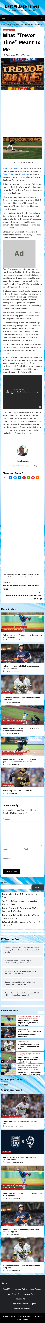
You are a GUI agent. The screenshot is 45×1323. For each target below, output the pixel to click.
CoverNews (37, 1316)
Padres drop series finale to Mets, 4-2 (17, 791)
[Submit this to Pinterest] (24, 477)
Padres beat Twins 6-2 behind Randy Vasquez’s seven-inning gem (22, 916)
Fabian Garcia (15, 702)
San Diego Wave (28, 1294)
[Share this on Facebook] (10, 477)
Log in (4, 1283)
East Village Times (22, 6)
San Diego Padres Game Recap (12, 1116)
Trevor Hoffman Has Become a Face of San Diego (23, 595)
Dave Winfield (9, 174)
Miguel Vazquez (23, 55)
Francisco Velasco (17, 1162)
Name (5, 849)
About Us (6, 1289)
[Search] (41, 18)
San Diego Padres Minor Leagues (13, 629)
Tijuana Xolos (21, 1299)
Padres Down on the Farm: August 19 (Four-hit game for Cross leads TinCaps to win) (21, 760)
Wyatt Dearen (15, 671)
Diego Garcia (17, 640)
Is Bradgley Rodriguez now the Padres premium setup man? (22, 923)
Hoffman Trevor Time (14, 574)
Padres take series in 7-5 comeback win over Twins (20, 895)
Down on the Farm (8, 627)
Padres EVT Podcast (21, 1308)
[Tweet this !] (15, 477)
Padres (24, 574)
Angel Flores (15, 793)
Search (4, 882)
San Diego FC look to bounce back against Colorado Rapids (19, 902)
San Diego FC (7, 1152)
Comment (7, 819)
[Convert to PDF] (33, 477)
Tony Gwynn (24, 174)
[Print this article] (28, 477)
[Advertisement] (22, 114)
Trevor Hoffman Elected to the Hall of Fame (21, 585)
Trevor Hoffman (10, 168)
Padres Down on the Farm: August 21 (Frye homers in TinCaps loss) (20, 909)
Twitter (4, 1084)
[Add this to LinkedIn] (19, 477)
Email (26, 849)
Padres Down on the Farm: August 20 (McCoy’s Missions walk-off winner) (21, 729)
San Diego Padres (8, 30)
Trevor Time (35, 577)
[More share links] (37, 477)
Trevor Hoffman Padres (22, 577)
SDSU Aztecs (35, 1289)
